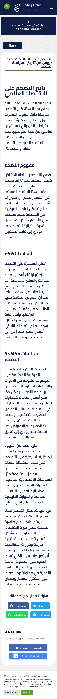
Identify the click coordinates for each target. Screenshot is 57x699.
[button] (7, 6)
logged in (21, 638)
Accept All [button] (27, 692)
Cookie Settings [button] (11, 692)
